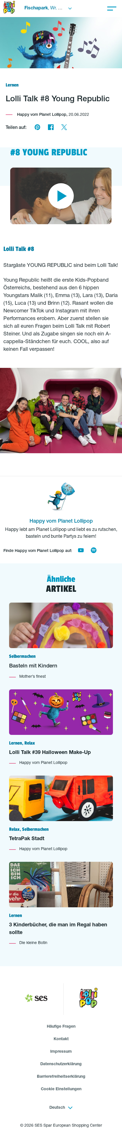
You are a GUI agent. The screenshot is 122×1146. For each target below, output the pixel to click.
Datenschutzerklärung (61, 1064)
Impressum (61, 1052)
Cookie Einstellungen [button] (61, 1089)
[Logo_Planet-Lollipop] (88, 999)
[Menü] (112, 8)
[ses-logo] (36, 999)
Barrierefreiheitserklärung (61, 1077)
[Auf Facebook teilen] (50, 128)
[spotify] (93, 551)
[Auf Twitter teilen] (64, 128)
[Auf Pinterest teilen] (37, 128)
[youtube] (80, 551)
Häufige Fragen (61, 1027)
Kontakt (61, 1039)
